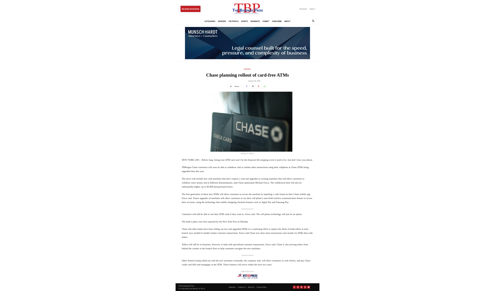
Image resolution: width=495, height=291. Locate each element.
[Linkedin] (301, 287)
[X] (252, 86)
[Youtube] (308, 287)
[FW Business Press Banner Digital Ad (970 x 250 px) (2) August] (247, 43)
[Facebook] (246, 86)
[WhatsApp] (264, 86)
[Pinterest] (258, 86)
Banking (247, 69)
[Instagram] (297, 287)
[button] (312, 21)
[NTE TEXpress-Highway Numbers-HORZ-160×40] (247, 275)
